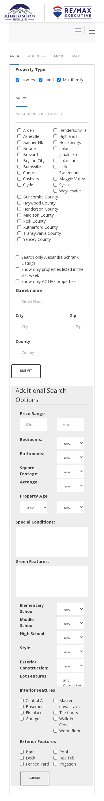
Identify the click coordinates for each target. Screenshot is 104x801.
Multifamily (73, 79)
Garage (32, 718)
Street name (29, 290)
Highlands (68, 136)
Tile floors (68, 712)
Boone (29, 148)
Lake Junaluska (68, 151)
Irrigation (67, 764)
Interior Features (37, 690)
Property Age (34, 496)
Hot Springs (70, 142)
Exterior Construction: (34, 665)
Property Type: (31, 69)
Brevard (30, 154)
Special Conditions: (35, 522)
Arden (28, 130)
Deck (30, 758)
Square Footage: (29, 471)
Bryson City (33, 160)
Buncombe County (40, 197)
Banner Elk (33, 142)
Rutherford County (40, 227)
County (23, 341)
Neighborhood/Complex (39, 114)
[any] (70, 680)
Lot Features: (34, 676)
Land (49, 79)
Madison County (38, 215)
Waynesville (70, 191)
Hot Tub (67, 758)
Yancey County (37, 239)
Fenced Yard (37, 764)
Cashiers (31, 178)
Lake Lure (68, 160)
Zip (73, 315)
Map (76, 56)
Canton (30, 172)
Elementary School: (32, 608)
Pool (63, 752)
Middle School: (27, 622)
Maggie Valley (72, 178)
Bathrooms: (32, 453)
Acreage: (29, 482)
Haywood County (39, 203)
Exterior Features (38, 741)
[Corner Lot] (70, 686)
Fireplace (34, 712)
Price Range (32, 413)
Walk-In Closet (66, 721)
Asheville (31, 136)
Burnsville (32, 166)
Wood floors (71, 731)
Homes (28, 79)
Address (36, 56)
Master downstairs (69, 703)
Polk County (34, 221)
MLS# (58, 56)
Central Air (35, 700)
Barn (30, 752)
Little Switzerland (70, 169)
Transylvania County (42, 233)
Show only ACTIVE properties (48, 281)
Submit (26, 370)
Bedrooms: (31, 439)
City (20, 315)
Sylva (64, 184)
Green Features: (32, 561)
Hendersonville (73, 130)
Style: (25, 647)
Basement (35, 706)
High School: (32, 633)
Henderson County (40, 209)
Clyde (28, 184)
